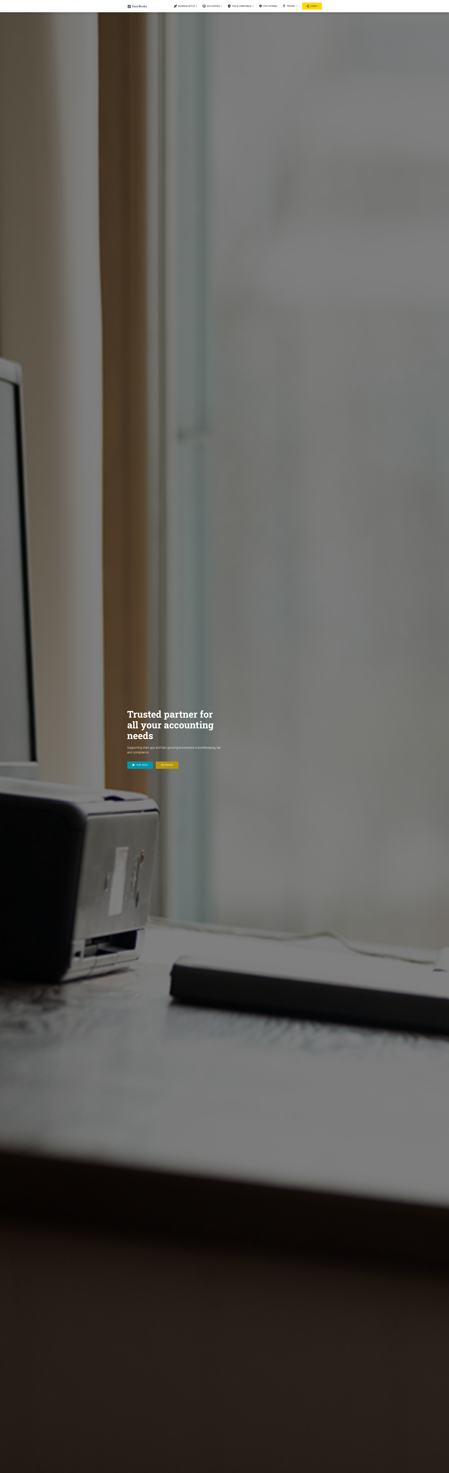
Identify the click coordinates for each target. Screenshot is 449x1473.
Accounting (211, 6)
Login (311, 6)
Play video (142, 765)
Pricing (288, 6)
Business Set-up (185, 6)
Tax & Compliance (239, 6)
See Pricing (167, 765)
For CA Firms (268, 6)
